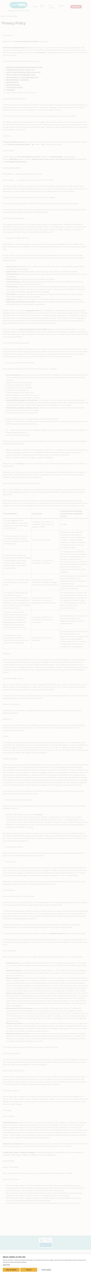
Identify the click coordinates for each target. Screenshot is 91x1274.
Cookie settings (46, 1270)
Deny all (28, 1270)
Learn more (6, 1265)
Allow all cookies (11, 1270)
